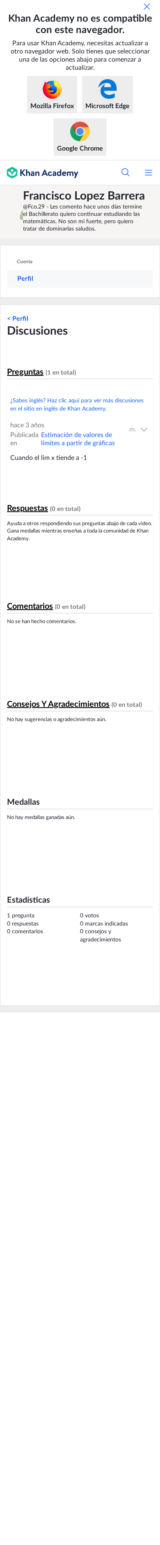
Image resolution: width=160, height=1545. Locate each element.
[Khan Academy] (39, 172)
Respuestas (27, 508)
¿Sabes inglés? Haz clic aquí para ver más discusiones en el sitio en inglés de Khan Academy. (77, 405)
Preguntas (25, 372)
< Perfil (17, 318)
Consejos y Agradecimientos (58, 704)
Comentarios (30, 606)
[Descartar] (146, 6)
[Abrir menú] (148, 173)
